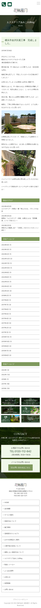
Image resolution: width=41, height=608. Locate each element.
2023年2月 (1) (6, 254)
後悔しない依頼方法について (14, 552)
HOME (6, 502)
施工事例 (7, 527)
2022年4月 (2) (6, 286)
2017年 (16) (5, 384)
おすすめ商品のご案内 (11, 540)
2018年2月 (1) (6, 295)
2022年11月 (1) (6, 263)
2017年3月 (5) (6, 323)
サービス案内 (8, 515)
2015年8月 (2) (6, 346)
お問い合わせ (8, 589)
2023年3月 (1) (6, 249)
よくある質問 (8, 571)
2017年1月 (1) (6, 332)
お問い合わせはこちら (21, 467)
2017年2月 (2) (6, 328)
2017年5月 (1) (6, 314)
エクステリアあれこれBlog (13, 558)
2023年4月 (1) (6, 245)
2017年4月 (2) (6, 318)
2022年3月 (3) (6, 291)
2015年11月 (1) (6, 337)
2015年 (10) (5, 388)
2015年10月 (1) (6, 341)
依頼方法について (10, 521)
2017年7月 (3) (6, 305)
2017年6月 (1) (6, 309)
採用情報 (7, 583)
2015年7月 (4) (6, 351)
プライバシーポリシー (20, 599)
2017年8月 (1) (6, 300)
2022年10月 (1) (6, 268)
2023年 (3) (5, 370)
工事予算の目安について (12, 546)
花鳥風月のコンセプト (11, 533)
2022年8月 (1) (6, 277)
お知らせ (7, 577)
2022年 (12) (5, 374)
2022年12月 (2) (6, 259)
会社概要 (7, 509)
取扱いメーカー (9, 564)
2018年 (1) (5, 379)
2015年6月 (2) (6, 355)
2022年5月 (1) (6, 282)
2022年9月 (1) (6, 272)
